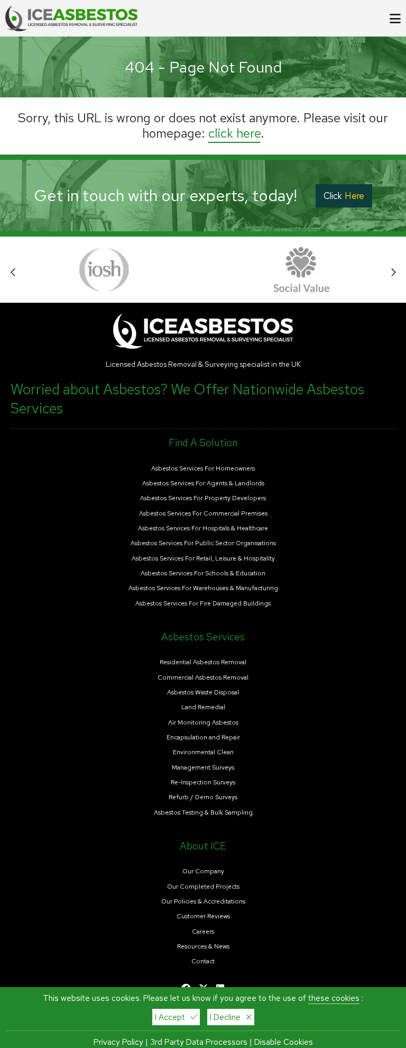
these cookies (333, 998)
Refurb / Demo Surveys (203, 797)
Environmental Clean (203, 752)
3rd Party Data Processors (198, 1041)
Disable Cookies (283, 1041)
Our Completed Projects (203, 886)
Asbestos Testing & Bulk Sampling (203, 812)
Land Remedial (203, 707)
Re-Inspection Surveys (203, 782)
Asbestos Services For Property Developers (203, 498)
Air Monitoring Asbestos (203, 722)
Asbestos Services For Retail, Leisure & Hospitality (203, 558)
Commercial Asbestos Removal (203, 677)
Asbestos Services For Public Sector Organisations (203, 543)
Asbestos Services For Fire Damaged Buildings (203, 603)
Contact (203, 961)
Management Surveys (203, 767)
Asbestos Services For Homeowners (203, 468)
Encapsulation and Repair (203, 737)
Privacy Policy (118, 1041)
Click (344, 196)
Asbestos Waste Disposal (203, 692)
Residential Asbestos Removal (203, 662)
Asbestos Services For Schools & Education (203, 573)
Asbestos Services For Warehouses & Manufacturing (203, 588)
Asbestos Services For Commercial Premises (203, 513)
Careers (203, 931)
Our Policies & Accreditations (203, 901)
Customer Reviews (203, 916)
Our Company (203, 871)
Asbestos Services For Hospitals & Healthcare (203, 528)
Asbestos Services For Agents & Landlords (203, 483)
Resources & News (203, 946)
